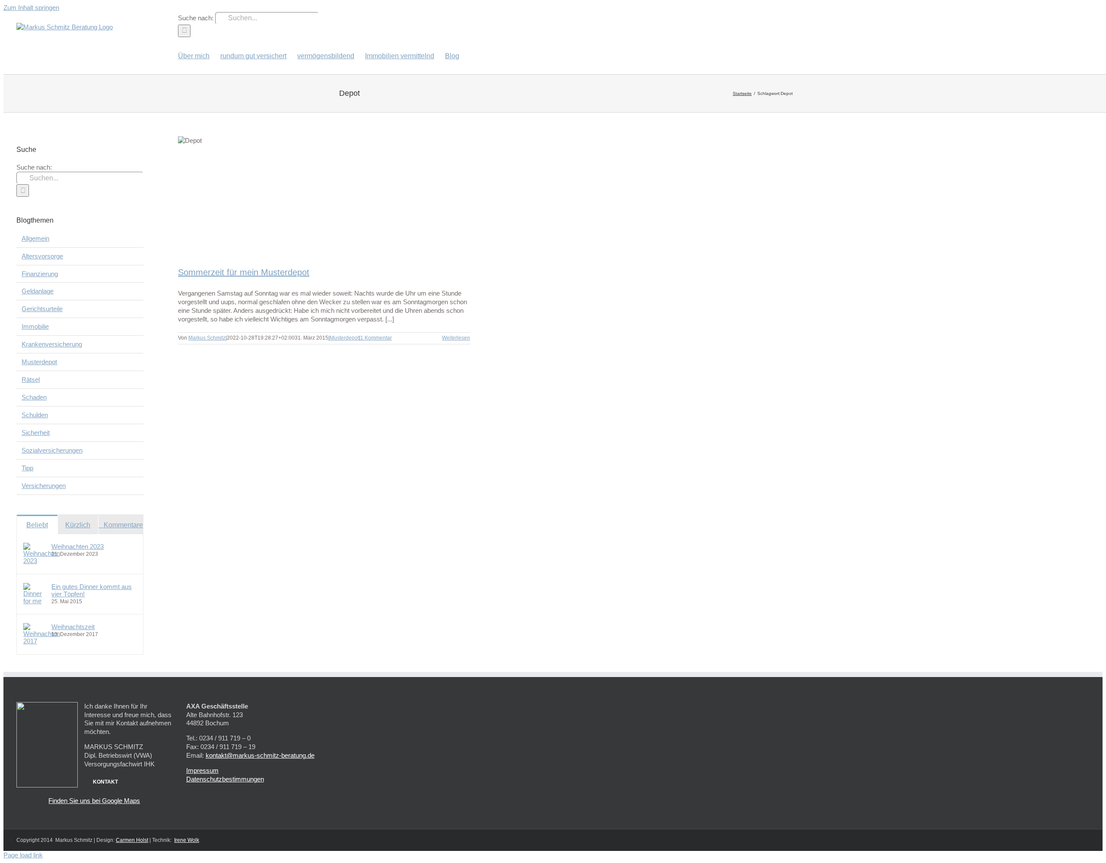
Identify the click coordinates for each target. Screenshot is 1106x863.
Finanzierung (40, 273)
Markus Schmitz (207, 338)
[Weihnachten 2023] (41, 560)
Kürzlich (77, 525)
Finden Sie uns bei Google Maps (94, 800)
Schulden (35, 415)
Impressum (202, 770)
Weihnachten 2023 (77, 546)
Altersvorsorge (42, 256)
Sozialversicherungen (52, 450)
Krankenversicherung (52, 344)
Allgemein (35, 238)
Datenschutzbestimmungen (225, 779)
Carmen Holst (132, 840)
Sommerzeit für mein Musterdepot (243, 272)
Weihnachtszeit (73, 626)
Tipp (27, 468)
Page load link (23, 855)
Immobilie (35, 326)
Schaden (34, 397)
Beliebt (37, 525)
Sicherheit (36, 432)
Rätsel (31, 379)
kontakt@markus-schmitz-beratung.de (260, 755)
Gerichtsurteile (42, 308)
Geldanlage (38, 291)
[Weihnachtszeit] (41, 641)
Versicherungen (44, 485)
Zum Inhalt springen (31, 7)
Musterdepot (344, 338)
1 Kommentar (376, 338)
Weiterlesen (456, 338)
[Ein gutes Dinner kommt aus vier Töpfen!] (34, 601)
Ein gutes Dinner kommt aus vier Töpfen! (91, 590)
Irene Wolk (186, 840)
